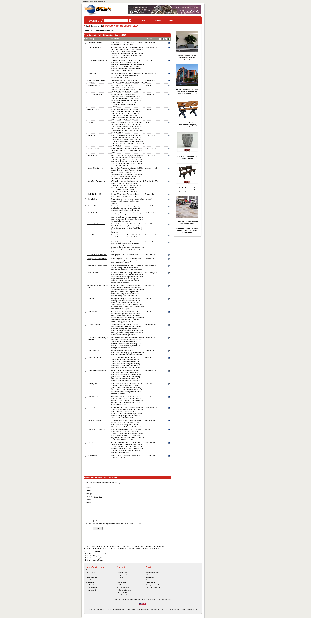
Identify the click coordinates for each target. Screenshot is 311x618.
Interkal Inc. (91, 235)
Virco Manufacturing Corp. (96, 429)
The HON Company (94, 420)
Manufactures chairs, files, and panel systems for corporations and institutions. (127, 44)
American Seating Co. (95, 47)
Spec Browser (121, 582)
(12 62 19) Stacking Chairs (93, 560)
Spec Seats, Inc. (93, 396)
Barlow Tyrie (91, 73)
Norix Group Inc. (93, 273)
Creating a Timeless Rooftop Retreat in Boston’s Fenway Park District (187, 230)
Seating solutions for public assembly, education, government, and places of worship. (127, 81)
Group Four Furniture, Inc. (96, 181)
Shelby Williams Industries (96, 370)
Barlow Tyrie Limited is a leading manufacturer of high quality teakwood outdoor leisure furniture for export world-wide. (127, 75)
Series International (94, 357)
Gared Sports (92, 155)
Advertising (150, 577)
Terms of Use (150, 582)
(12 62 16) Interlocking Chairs (94, 558)
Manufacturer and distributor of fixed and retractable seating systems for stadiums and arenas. (127, 237)
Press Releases (91, 577)
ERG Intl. (90, 122)
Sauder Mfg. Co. (93, 351)
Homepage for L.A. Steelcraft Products (124, 255)
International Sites (123, 595)
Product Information (153, 580)
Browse (158, 20)
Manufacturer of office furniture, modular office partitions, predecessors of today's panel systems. (127, 201)
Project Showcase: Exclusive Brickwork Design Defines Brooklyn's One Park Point (187, 91)
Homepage (149, 570)
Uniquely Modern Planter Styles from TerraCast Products (187, 58)
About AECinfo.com (153, 572)
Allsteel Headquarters (95, 42)
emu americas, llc (93, 109)
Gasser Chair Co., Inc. (95, 168)
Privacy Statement (152, 585)
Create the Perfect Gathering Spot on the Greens (187, 222)
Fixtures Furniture (93, 148)
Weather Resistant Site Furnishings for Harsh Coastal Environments (187, 190)
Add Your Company (152, 575)
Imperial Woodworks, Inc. (96, 224)
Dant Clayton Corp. (94, 85)
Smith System (92, 384)
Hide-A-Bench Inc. (93, 213)
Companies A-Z (122, 572)
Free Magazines (91, 580)
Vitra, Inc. (90, 442)
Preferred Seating (93, 324)
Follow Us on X (91, 590)
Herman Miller (92, 206)
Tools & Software (123, 587)
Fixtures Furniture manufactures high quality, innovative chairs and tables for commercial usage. (127, 150)
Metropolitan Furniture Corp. (97, 259)
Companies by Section (124, 570)
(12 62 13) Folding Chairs (93, 556)
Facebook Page (91, 585)
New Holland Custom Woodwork (98, 266)
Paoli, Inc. (91, 299)
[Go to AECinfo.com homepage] (97, 14)
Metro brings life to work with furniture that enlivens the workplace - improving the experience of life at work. (126, 261)
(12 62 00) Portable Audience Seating (97, 554)
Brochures (120, 580)
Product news (90, 572)
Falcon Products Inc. (94, 135)
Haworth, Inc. (92, 199)
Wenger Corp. (92, 455)
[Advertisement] (128, 467)
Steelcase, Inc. (92, 407)
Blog (87, 570)
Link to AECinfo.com (153, 587)
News (144, 20)
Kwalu (89, 242)
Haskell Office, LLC (94, 194)
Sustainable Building (124, 590)
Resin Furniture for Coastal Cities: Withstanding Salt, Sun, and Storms (187, 125)
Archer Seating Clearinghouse (97, 60)
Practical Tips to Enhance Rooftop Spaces (187, 157)
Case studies (90, 575)
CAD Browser (121, 585)
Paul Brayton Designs (95, 311)
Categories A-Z (122, 575)
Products (120, 577)
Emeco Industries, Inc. (95, 94)
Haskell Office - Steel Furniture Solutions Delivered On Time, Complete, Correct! (125, 195)
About (171, 20)
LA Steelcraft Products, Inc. (97, 255)
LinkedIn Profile (91, 587)
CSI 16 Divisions (122, 592)
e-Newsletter (90, 582)
